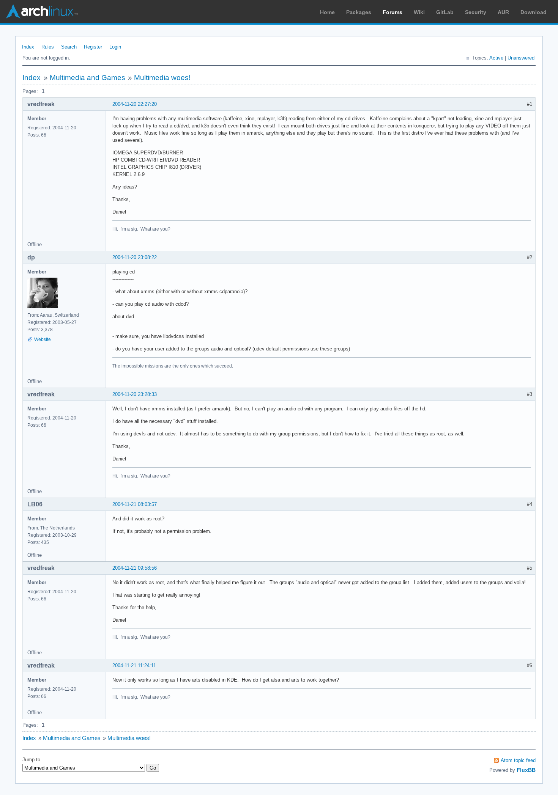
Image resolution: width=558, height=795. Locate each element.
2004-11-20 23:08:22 (134, 257)
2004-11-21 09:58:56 (134, 568)
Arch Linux (42, 11)
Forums (392, 12)
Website (42, 339)
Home (327, 12)
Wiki (419, 12)
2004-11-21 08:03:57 (134, 504)
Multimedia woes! (162, 78)
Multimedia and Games (87, 78)
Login (115, 47)
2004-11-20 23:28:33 (134, 394)
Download (533, 12)
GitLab (445, 12)
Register (93, 47)
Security (475, 12)
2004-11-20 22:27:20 (134, 104)
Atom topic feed (518, 760)
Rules (47, 47)
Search (69, 47)
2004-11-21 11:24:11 (134, 665)
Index (28, 47)
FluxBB (526, 770)
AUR (503, 12)
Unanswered (521, 58)
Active (496, 58)
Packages (358, 12)
